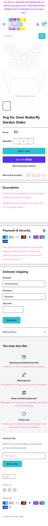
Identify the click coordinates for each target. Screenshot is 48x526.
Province (7, 290)
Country (7, 277)
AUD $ (6, 476)
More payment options (24, 166)
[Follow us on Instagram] (9, 490)
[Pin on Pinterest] (33, 175)
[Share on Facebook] (28, 175)
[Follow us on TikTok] (15, 490)
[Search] (42, 36)
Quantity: (7, 141)
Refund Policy (9, 332)
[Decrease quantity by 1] (16, 141)
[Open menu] (4, 24)
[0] (43, 24)
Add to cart (24, 151)
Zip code (7, 303)
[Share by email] (43, 175)
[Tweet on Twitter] (38, 175)
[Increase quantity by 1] (31, 141)
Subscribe (12, 464)
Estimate (11, 320)
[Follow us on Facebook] (4, 490)
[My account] (37, 24)
